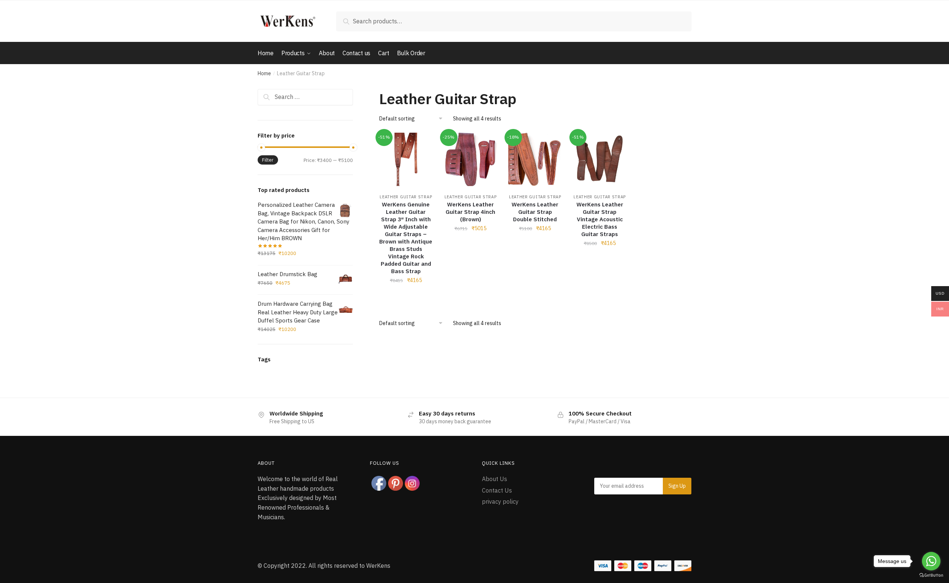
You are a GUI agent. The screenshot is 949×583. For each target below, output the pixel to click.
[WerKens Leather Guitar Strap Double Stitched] (535, 159)
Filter (268, 160)
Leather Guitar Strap (406, 196)
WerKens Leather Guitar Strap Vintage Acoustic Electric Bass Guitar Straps (599, 219)
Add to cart (406, 296)
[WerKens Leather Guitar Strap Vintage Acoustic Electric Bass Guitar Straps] (599, 159)
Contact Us (497, 490)
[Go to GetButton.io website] (931, 575)
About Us (494, 479)
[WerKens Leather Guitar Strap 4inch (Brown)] (470, 159)
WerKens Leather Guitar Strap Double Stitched (535, 212)
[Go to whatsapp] (931, 561)
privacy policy (500, 501)
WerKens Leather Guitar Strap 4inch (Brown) (470, 212)
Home (264, 73)
